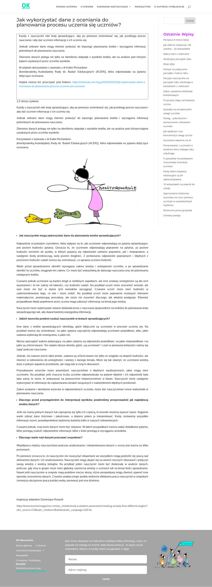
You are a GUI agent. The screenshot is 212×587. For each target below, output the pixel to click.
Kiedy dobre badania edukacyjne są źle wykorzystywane (174, 175)
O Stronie (87, 6)
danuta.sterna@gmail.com (31, 571)
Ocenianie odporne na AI (177, 140)
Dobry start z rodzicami (176, 53)
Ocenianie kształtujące (112, 6)
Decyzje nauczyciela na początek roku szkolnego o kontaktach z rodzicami (178, 82)
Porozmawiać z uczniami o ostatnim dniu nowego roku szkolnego (178, 149)
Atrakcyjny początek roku (177, 59)
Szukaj (190, 20)
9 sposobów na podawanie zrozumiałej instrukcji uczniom (178, 162)
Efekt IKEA (169, 64)
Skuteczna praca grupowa (177, 210)
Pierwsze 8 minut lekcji (176, 39)
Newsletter (143, 6)
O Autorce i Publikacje (169, 6)
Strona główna (66, 6)
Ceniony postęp (172, 215)
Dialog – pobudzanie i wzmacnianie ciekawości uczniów (176, 122)
